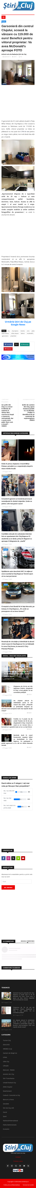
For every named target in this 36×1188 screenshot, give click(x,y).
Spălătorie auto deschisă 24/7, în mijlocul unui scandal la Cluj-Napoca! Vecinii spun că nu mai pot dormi (17, 574)
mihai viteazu (15, 333)
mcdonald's (30, 333)
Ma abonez (8, 887)
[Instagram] (11, 1165)
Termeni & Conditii (28, 1185)
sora (28, 331)
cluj (9, 331)
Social (4, 21)
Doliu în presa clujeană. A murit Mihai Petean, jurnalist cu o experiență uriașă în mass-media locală (17, 466)
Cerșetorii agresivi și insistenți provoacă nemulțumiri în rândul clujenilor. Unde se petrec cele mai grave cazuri (17, 501)
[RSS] (28, 1165)
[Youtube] (24, 1165)
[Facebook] (7, 1165)
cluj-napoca (15, 331)
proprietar (13, 336)
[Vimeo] (20, 1165)
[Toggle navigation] (4, 17)
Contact (18, 1157)
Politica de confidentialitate (12, 1185)
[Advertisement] (18, 102)
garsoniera (5, 336)
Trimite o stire (18, 1161)
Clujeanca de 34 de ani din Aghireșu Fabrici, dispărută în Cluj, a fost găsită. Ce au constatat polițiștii (23, 689)
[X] (16, 1165)
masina (22, 331)
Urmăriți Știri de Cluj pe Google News (18, 323)
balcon (23, 333)
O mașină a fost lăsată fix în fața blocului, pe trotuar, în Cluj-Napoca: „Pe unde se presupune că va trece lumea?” (18, 609)
